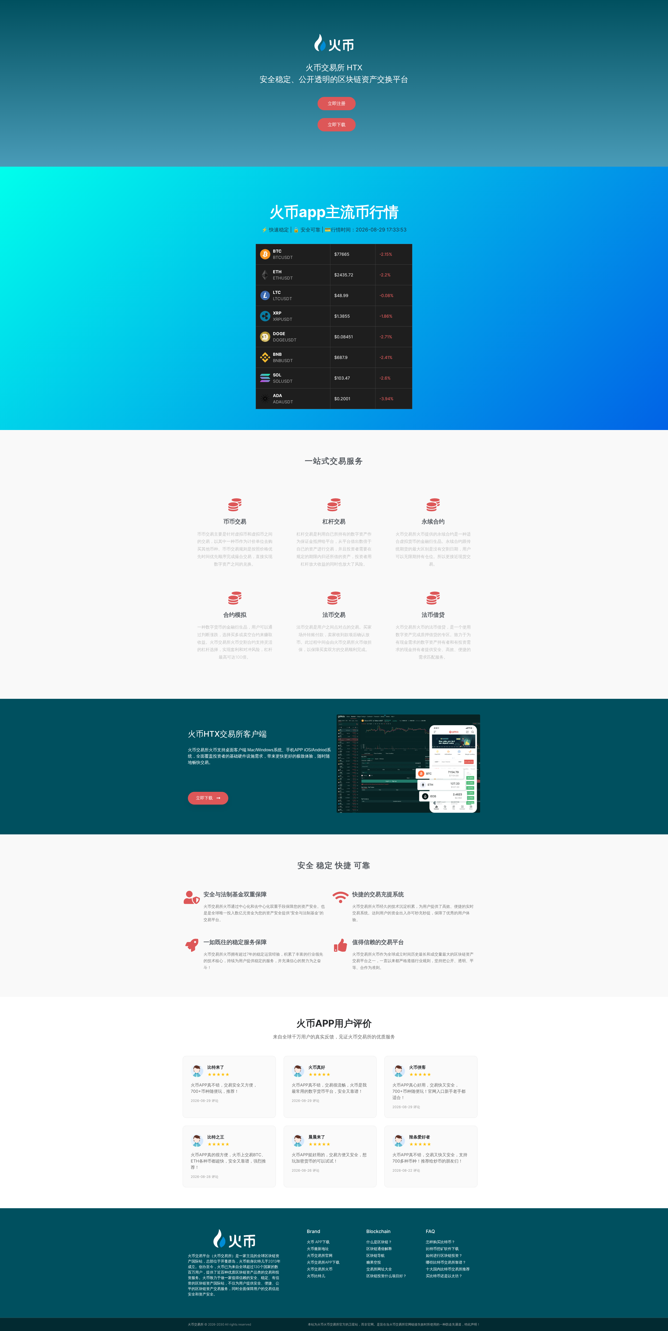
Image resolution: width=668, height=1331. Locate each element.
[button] (337, 103)
